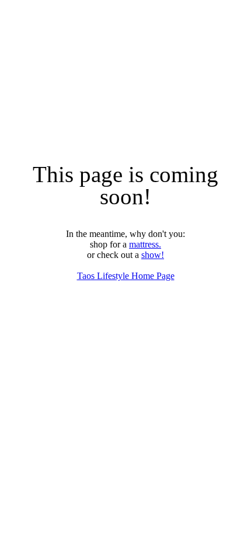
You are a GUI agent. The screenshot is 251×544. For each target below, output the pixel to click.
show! (152, 255)
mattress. (145, 244)
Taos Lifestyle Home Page (126, 276)
